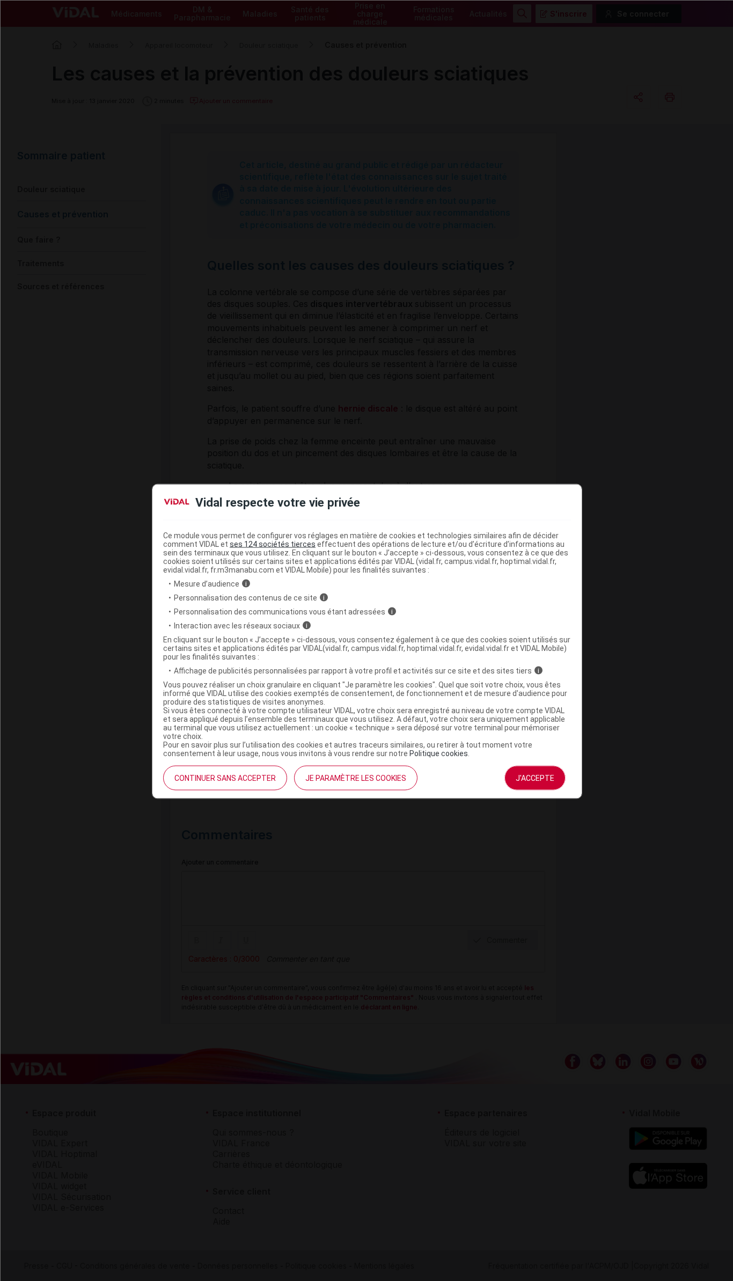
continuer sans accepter (225, 777)
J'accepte (535, 777)
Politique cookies (438, 753)
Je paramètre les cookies (355, 777)
